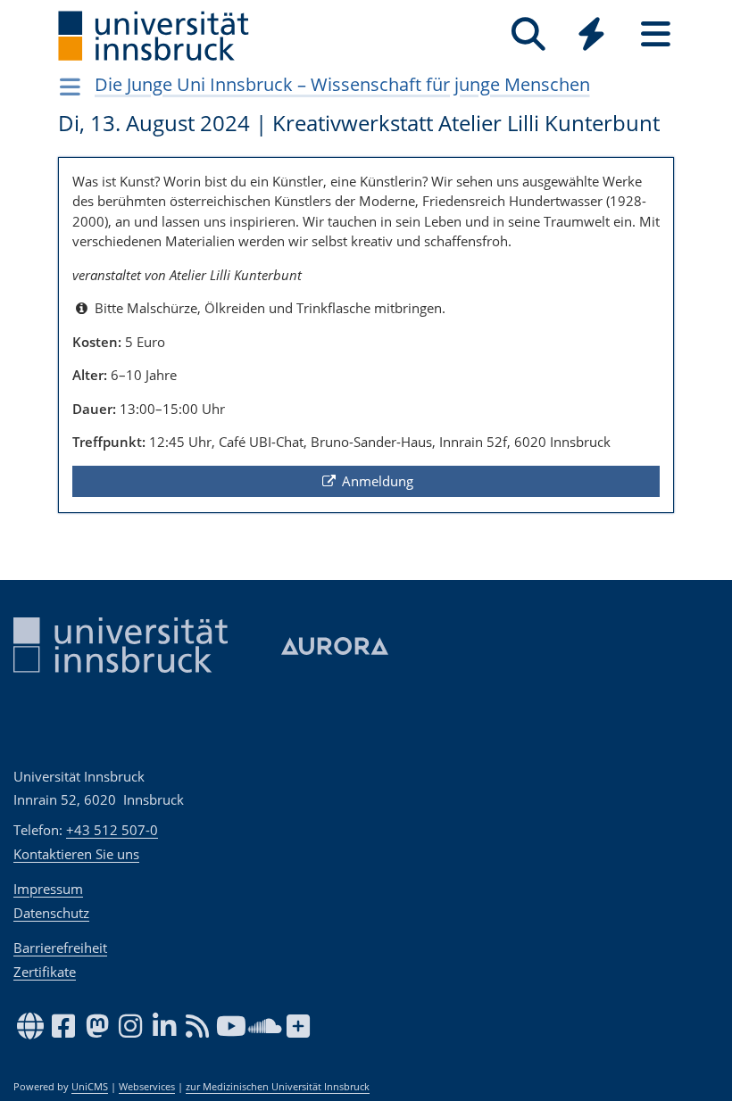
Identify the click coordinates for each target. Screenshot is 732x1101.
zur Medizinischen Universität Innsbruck (278, 1086)
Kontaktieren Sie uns (76, 854)
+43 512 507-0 (112, 830)
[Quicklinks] (591, 34)
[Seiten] (655, 34)
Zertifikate (44, 972)
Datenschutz (51, 913)
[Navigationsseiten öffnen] (70, 86)
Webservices (147, 1086)
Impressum (48, 889)
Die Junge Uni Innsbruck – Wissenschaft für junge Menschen (342, 84)
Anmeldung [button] (375, 481)
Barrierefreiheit (60, 947)
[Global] (591, 36)
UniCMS (89, 1086)
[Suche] (528, 34)
